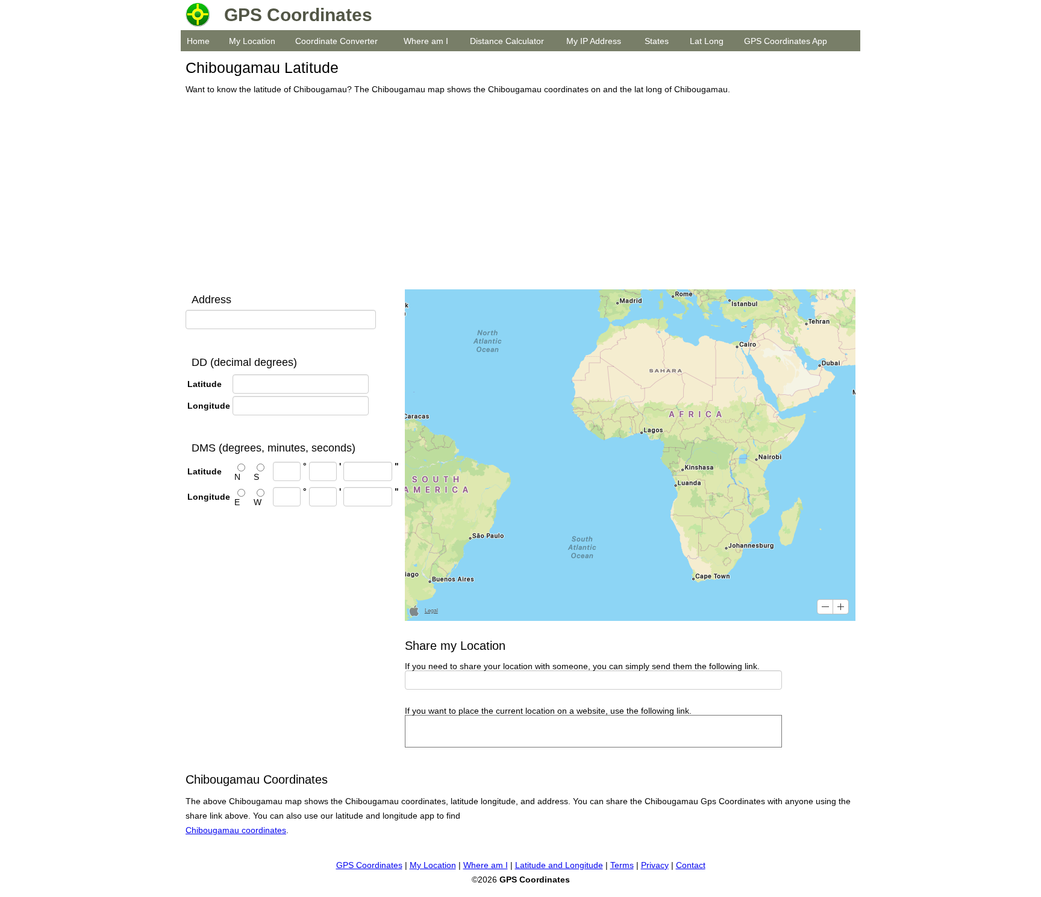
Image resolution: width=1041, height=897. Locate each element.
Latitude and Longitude (559, 865)
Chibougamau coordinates (236, 830)
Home (198, 41)
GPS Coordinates (369, 865)
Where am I (426, 41)
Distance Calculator (507, 41)
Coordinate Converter (336, 41)
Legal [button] (431, 610)
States (657, 41)
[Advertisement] (517, 193)
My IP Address (593, 41)
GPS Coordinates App (785, 41)
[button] (825, 607)
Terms (622, 865)
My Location (252, 41)
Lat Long (707, 41)
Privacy (655, 865)
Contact (690, 865)
